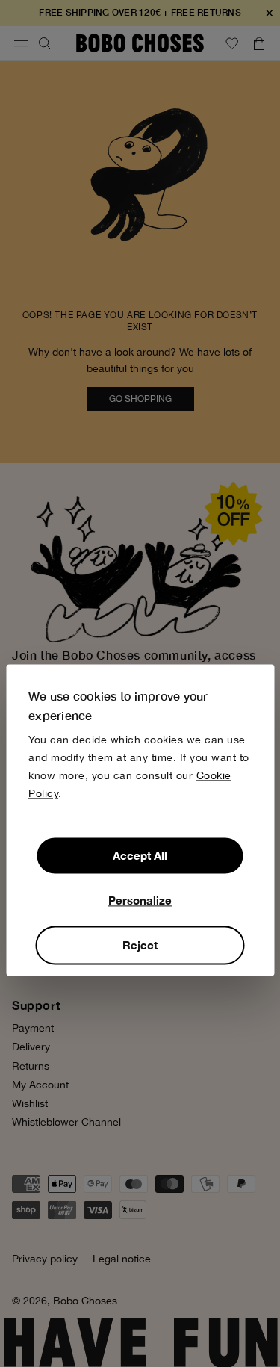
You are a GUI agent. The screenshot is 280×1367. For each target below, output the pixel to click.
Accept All (140, 856)
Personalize (140, 901)
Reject (140, 945)
